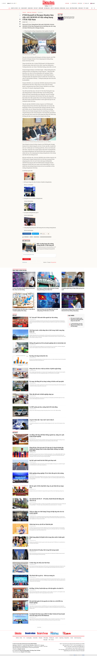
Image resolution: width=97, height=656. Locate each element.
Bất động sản (47, 8)
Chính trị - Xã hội (14, 8)
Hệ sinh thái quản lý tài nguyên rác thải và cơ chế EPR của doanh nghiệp (46, 601)
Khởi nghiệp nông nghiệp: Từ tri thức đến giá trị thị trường (46, 473)
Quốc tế (52, 8)
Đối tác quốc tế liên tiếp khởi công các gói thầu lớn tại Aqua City (46, 486)
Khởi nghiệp (41, 8)
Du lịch (67, 8)
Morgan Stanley (36, 236)
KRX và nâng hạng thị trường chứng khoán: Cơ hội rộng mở (45, 244)
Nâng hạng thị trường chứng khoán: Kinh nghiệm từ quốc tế (69, 18)
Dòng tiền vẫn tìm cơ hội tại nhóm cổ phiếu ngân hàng (45, 368)
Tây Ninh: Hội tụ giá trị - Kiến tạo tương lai (42, 575)
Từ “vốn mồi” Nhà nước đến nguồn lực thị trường (43, 317)
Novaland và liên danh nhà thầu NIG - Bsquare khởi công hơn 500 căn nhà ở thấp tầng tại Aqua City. (46, 490)
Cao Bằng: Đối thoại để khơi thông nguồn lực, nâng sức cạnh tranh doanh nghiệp (46, 435)
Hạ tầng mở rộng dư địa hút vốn (38, 356)
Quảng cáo (87, 3)
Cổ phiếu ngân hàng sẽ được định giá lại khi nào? (73, 289)
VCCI (19, 8)
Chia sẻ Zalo (36, 233)
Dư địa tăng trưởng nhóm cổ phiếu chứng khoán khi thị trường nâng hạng (72, 310)
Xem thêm (39, 627)
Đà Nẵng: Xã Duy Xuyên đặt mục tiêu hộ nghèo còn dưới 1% (46, 588)
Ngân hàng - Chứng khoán (59, 8)
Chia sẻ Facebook (27, 233)
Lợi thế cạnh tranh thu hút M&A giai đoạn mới (42, 460)
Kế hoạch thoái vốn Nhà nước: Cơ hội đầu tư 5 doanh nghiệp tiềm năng (24, 310)
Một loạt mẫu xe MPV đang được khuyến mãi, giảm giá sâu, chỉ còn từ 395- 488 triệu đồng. (45, 410)
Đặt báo (80, 3)
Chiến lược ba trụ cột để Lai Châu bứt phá (41, 524)
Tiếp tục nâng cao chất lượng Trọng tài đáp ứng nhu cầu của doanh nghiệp (46, 512)
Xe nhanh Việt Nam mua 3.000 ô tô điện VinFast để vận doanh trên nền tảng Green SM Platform (47, 614)
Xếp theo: (45, 262)
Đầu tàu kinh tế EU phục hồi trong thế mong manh (44, 550)
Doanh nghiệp (24, 8)
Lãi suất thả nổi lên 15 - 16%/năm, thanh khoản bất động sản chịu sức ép (46, 499)
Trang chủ (24, 12)
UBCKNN (31, 236)
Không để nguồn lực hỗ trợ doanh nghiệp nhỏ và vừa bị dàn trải (47, 343)
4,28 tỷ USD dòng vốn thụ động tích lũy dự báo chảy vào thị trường (24, 289)
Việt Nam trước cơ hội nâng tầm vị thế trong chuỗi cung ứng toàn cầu (46, 331)
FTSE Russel (26, 236)
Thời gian (48, 262)
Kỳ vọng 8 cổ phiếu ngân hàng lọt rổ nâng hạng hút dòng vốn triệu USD (48, 289)
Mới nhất (4, 3)
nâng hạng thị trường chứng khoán (45, 236)
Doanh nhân (30, 8)
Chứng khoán (40, 12)
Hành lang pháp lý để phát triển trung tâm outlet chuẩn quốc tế (47, 537)
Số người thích (53, 262)
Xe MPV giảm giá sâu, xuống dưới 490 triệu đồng (43, 407)
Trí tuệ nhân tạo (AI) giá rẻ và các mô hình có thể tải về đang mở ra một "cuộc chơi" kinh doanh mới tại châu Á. (47, 424)
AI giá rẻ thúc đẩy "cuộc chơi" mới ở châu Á (41, 420)
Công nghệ (80, 8)
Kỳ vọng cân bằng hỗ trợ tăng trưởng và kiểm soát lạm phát (46, 381)
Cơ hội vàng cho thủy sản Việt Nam (39, 562)
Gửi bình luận (26, 259)
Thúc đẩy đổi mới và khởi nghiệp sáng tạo (41, 394)
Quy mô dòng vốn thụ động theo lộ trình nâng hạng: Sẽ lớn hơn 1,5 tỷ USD (47, 310)
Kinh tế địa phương (73, 8)
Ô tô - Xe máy (86, 8)
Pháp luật (36, 8)
